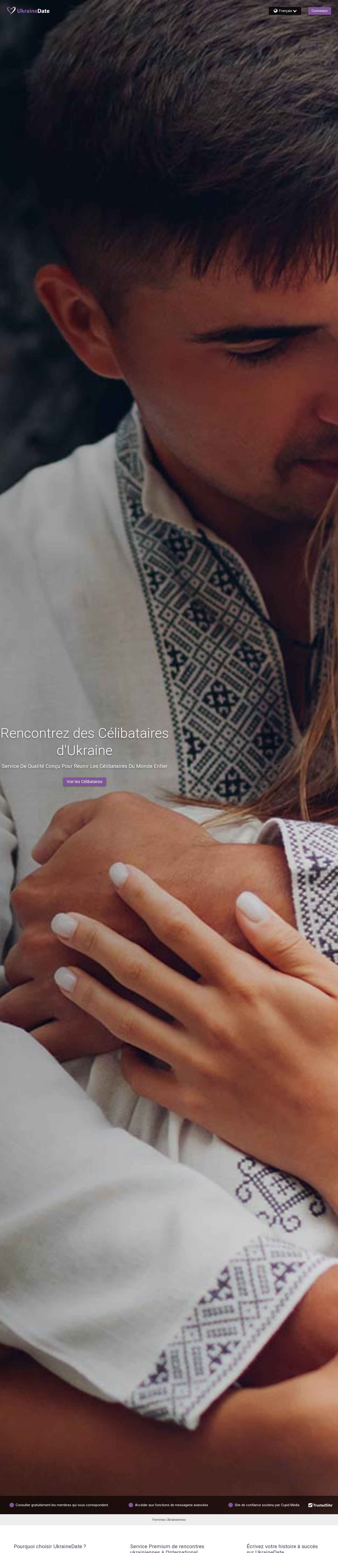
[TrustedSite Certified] (321, 1505)
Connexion (320, 11)
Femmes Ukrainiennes (169, 1520)
